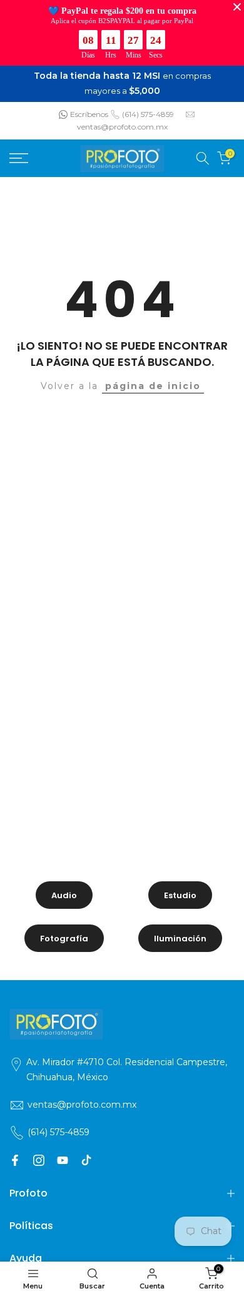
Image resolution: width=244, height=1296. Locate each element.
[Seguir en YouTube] (62, 1160)
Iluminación (180, 938)
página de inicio (153, 386)
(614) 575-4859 (148, 114)
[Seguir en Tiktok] (86, 1160)
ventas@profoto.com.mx (122, 126)
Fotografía (64, 938)
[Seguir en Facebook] (15, 1160)
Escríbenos (89, 114)
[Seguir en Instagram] (38, 1160)
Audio (64, 895)
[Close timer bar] (237, 7)
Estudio (180, 895)
